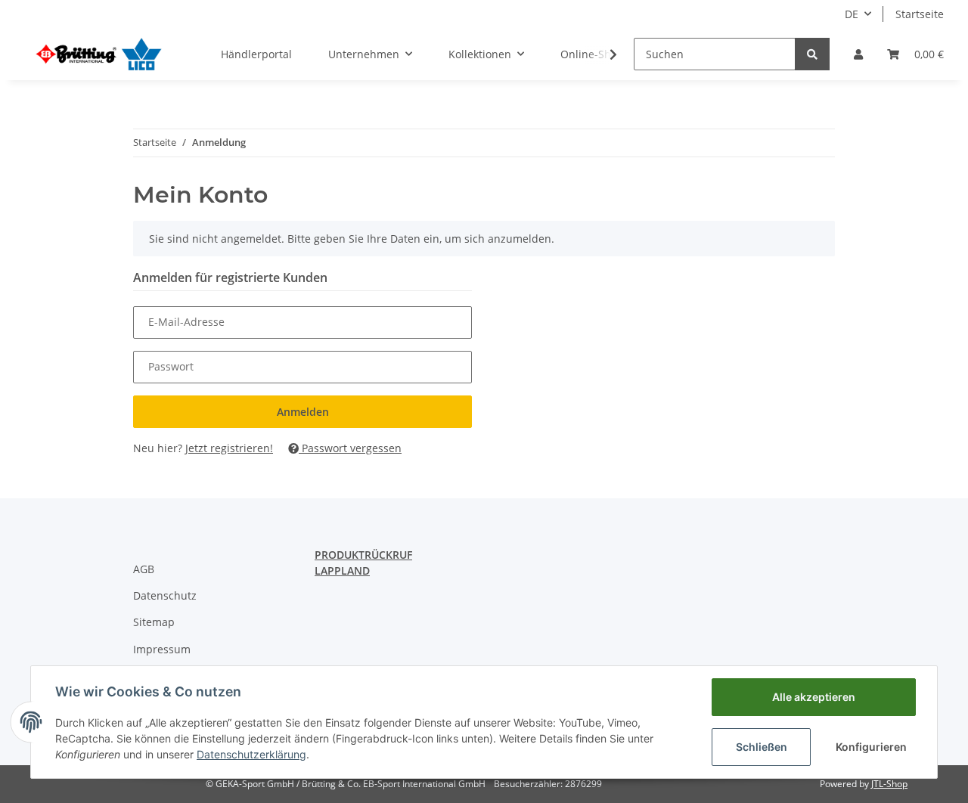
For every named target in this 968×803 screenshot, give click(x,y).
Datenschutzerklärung (251, 754)
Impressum (162, 649)
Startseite (919, 14)
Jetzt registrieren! (229, 448)
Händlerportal (256, 54)
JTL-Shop (889, 783)
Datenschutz (165, 595)
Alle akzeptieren (813, 696)
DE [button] (851, 14)
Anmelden (303, 412)
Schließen (761, 746)
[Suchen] (812, 54)
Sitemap (154, 622)
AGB (143, 569)
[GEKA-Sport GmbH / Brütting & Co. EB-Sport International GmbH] (98, 53)
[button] (858, 54)
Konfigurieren (871, 746)
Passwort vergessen (350, 448)
